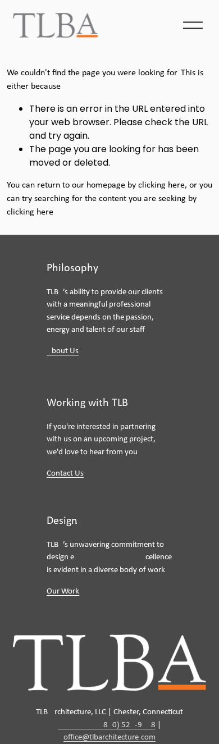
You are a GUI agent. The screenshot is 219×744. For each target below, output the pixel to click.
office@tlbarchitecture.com (109, 737)
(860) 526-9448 (107, 725)
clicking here (161, 185)
